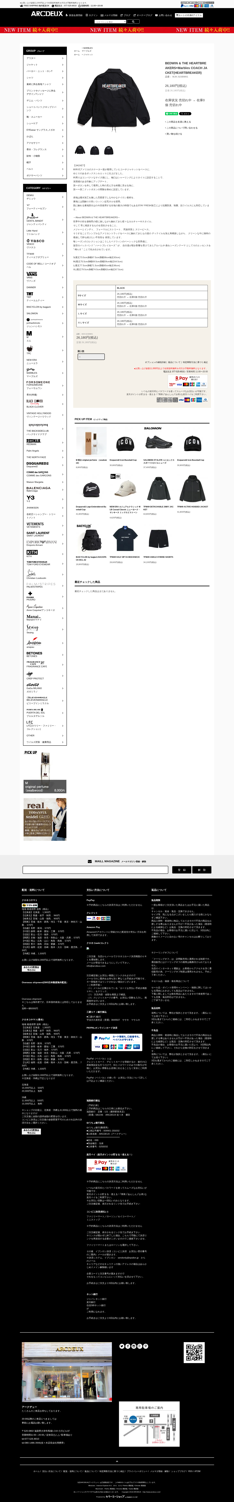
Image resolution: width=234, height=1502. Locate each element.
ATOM (197, 1471)
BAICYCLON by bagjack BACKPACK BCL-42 (91, 558)
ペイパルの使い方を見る (99, 1085)
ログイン (93, 15)
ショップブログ (178, 1471)
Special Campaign (117, 30)
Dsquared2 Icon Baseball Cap (123, 460)
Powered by (100, 1497)
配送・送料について (72, 1471)
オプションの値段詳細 (155, 362)
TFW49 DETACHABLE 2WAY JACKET (158, 508)
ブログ (127, 15)
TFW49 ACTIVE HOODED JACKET (192, 507)
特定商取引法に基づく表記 (195, 362)
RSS (190, 1471)
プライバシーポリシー (137, 1471)
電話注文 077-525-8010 (173, 371)
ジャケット (88, 55)
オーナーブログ (144, 15)
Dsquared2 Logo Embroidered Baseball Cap (91, 508)
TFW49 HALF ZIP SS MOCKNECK (125, 557)
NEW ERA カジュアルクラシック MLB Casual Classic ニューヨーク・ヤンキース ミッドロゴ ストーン (125, 510)
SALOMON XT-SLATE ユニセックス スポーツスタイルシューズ (158, 461)
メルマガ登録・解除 (159, 1471)
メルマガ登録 (110, 15)
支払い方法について (51, 1471)
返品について (174, 362)
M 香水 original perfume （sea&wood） (91, 461)
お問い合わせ (165, 15)
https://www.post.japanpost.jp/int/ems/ (41, 988)
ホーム (77, 51)
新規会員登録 (75, 15)
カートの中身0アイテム (190, 15)
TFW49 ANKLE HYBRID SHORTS (158, 557)
